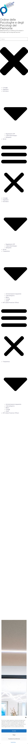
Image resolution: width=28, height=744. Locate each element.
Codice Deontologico (11, 135)
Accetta (14, 731)
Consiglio (5, 87)
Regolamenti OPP (10, 134)
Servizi (4, 139)
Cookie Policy (13, 742)
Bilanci (7, 297)
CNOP (7, 301)
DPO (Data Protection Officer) (11, 302)
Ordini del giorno (10, 295)
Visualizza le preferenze (14, 739)
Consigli (8, 299)
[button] (26, 717)
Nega (14, 735)
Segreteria (5, 89)
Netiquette (8, 137)
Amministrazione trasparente (13, 294)
